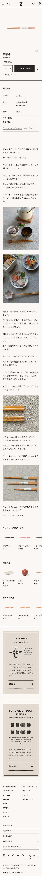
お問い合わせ (28, 128)
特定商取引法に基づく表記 (12, 868)
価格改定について (28, 799)
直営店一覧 (26, 791)
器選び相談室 (7, 825)
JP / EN (32, 857)
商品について (7, 831)
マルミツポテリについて (30, 786)
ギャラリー (6, 812)
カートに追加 (24, 69)
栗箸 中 (36, 581)
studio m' (6, 795)
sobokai (6, 799)
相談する (12, 684)
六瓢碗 (20, 581)
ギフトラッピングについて (12, 128)
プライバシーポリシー (29, 865)
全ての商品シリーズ (9, 786)
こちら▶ (19, 515)
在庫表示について (9, 75)
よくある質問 (7, 836)
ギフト (5, 804)
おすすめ (6, 808)
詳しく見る (13, 766)
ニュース (25, 795)
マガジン (6, 816)
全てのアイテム (8, 791)
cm (19, 96)
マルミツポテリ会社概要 (11, 865)
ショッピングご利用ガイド (12, 847)
